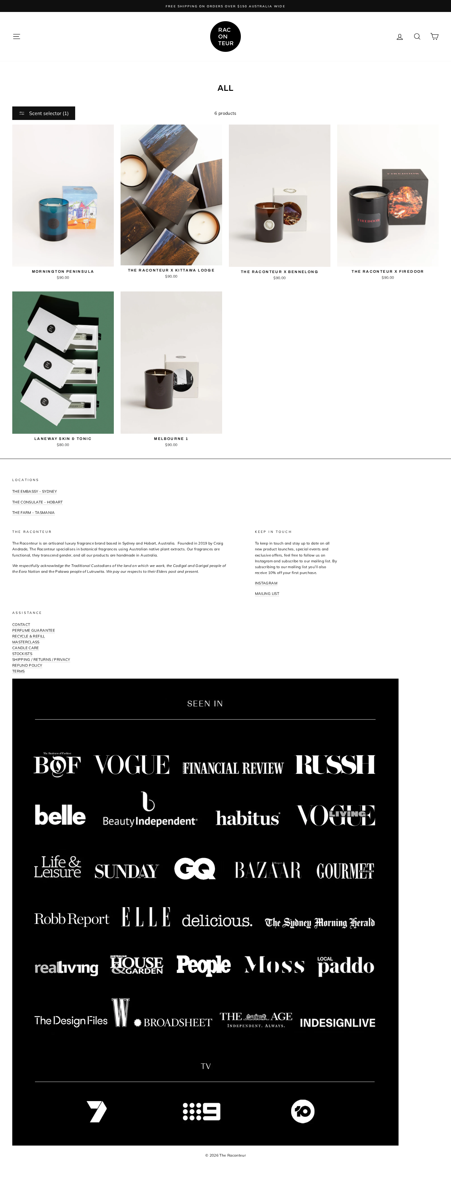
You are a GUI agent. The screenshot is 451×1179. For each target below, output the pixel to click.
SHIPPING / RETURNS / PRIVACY (41, 659)
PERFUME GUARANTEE (33, 630)
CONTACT (21, 624)
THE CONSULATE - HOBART (37, 502)
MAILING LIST (267, 593)
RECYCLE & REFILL (28, 636)
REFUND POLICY (27, 665)
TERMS (18, 671)
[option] (225, 6)
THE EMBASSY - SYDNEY (34, 491)
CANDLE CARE (25, 647)
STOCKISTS (22, 653)
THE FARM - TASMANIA (33, 512)
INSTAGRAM (266, 583)
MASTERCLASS (26, 642)
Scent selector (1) (48, 113)
